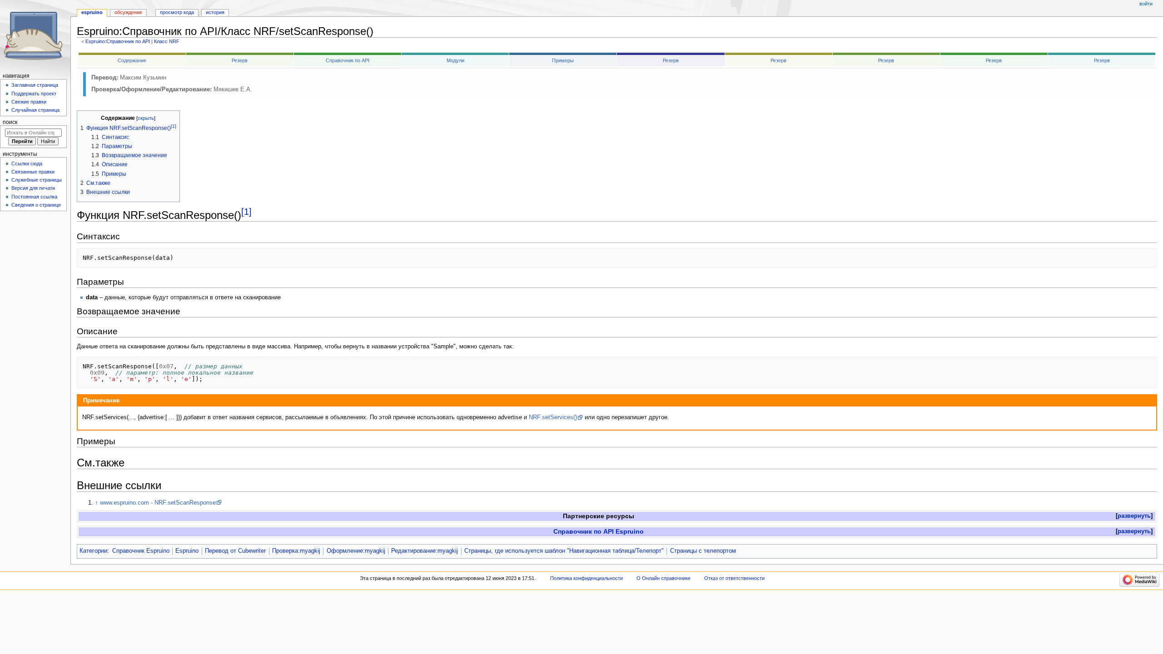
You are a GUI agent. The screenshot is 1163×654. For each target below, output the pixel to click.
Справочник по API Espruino (598, 531)
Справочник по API (347, 60)
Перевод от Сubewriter (235, 551)
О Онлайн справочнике (663, 578)
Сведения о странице (36, 205)
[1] (246, 212)
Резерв (240, 60)
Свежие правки (28, 101)
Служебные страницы (36, 180)
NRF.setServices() (553, 417)
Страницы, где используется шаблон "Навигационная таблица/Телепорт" (564, 551)
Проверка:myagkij (296, 551)
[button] (1134, 516)
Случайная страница (35, 110)
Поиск (10, 122)
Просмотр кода (177, 12)
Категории (93, 551)
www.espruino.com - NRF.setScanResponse (158, 503)
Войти (1146, 3)
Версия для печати (33, 188)
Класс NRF (166, 41)
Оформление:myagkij (356, 551)
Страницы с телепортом (703, 551)
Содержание (132, 60)
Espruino (187, 551)
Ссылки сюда (26, 163)
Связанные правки (33, 171)
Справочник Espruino (140, 551)
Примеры (563, 60)
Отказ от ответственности (734, 578)
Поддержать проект (33, 93)
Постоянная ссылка (34, 196)
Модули (455, 60)
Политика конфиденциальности (586, 578)
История (215, 12)
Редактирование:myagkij (424, 551)
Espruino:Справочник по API (117, 41)
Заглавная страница (34, 85)
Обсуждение (128, 12)
